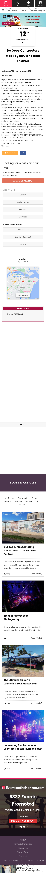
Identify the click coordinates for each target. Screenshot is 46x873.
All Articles (10, 498)
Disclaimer (23, 848)
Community (23, 498)
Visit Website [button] (11, 153)
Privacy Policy (23, 852)
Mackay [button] (23, 195)
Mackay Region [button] (23, 202)
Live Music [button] (23, 244)
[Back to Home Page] (2, 10)
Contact (23, 856)
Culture (35, 498)
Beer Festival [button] (23, 229)
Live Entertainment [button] (23, 237)
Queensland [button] (23, 209)
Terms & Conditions (23, 844)
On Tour (28, 501)
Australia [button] (23, 217)
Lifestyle (18, 501)
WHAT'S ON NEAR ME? (23, 180)
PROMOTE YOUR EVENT (23, 820)
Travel (22, 504)
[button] (23, 153)
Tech (38, 501)
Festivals (7, 501)
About (23, 839)
